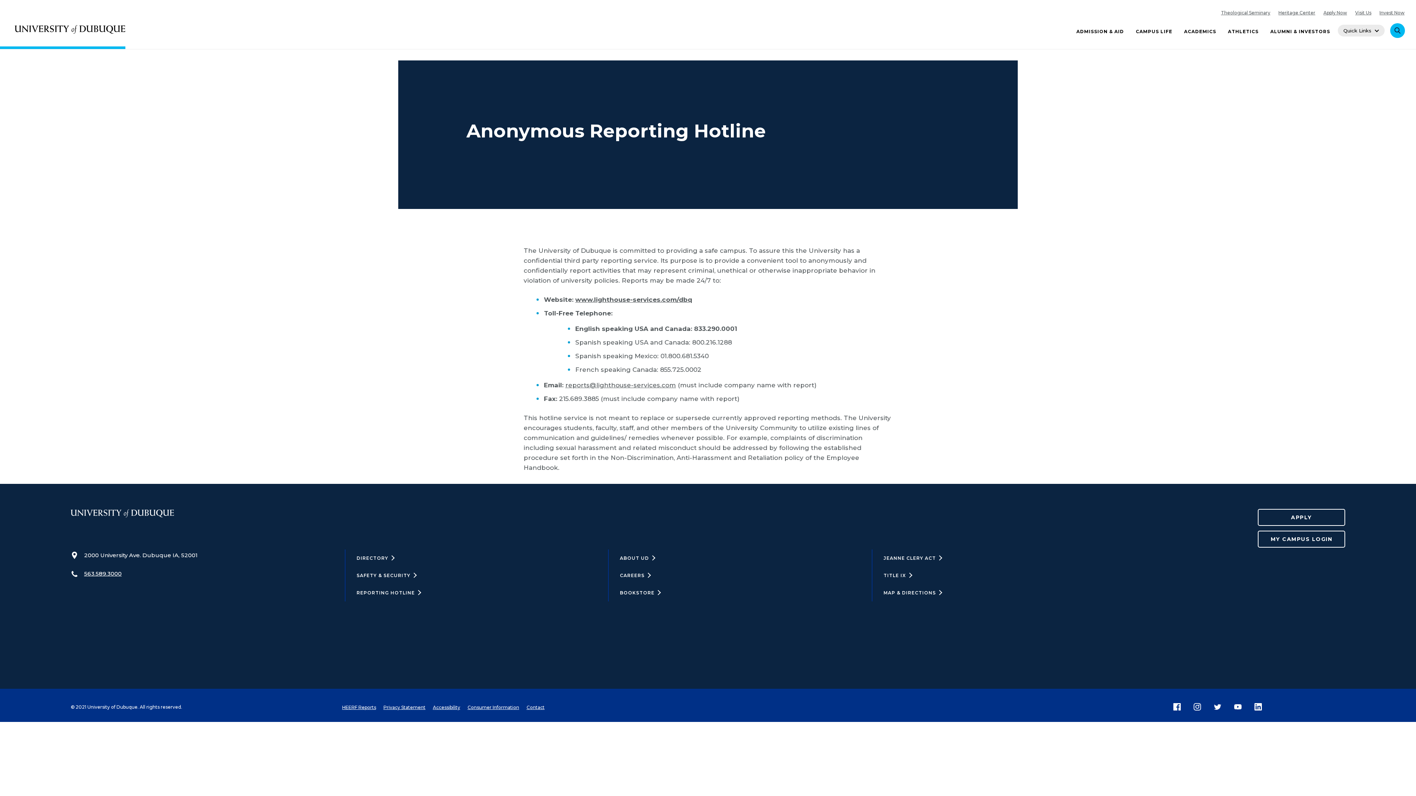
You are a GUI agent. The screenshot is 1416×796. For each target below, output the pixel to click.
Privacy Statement (405, 707)
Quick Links (1357, 31)
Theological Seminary (1245, 12)
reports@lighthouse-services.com (620, 385)
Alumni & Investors (1300, 31)
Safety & (383, 575)
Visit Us (1363, 12)
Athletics (1243, 31)
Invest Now (1392, 12)
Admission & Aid (1100, 31)
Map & (910, 593)
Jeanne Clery (910, 558)
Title (895, 575)
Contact (536, 707)
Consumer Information (493, 707)
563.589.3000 (103, 573)
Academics (1200, 31)
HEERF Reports (359, 707)
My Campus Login (1302, 539)
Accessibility (446, 707)
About (634, 558)
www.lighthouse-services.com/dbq (633, 299)
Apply (1301, 517)
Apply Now (1335, 12)
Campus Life (1154, 31)
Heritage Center (1296, 12)
